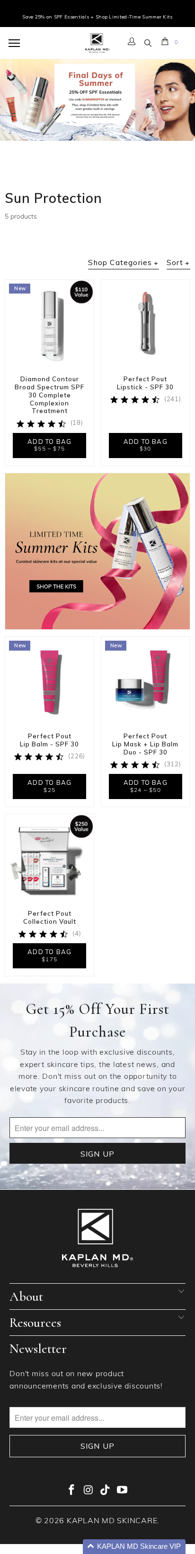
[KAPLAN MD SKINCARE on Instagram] (88, 1491)
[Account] (131, 43)
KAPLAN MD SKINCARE (112, 1521)
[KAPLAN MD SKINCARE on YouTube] (122, 1491)
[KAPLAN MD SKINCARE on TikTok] (105, 1491)
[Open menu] (16, 43)
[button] (134, 1546)
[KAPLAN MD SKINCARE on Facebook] (72, 1491)
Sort (178, 262)
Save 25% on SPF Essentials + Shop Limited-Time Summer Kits (97, 17)
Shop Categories (123, 262)
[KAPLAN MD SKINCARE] (97, 43)
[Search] (148, 43)
